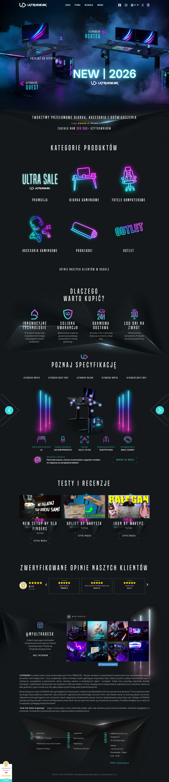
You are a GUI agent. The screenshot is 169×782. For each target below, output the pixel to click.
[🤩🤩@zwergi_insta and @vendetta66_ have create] (139, 631)
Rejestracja (78, 743)
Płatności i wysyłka (44, 738)
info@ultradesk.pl (122, 763)
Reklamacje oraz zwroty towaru (49, 743)
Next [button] (147, 584)
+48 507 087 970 (116, 749)
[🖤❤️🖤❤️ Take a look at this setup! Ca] (118, 631)
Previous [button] (46, 584)
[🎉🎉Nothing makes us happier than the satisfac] (77, 631)
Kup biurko (40, 733)
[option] (64, 586)
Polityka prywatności (81, 748)
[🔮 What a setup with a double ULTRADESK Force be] (77, 651)
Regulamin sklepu (43, 748)
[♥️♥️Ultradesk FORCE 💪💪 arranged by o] (97, 651)
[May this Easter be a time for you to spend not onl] (97, 631)
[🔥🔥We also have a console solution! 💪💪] (139, 651)
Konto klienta (79, 738)
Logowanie (78, 733)
